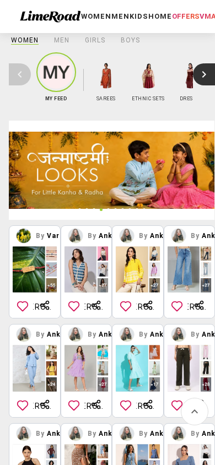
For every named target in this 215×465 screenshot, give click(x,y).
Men (61, 40)
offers (186, 16)
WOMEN (25, 40)
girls (95, 40)
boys (130, 40)
